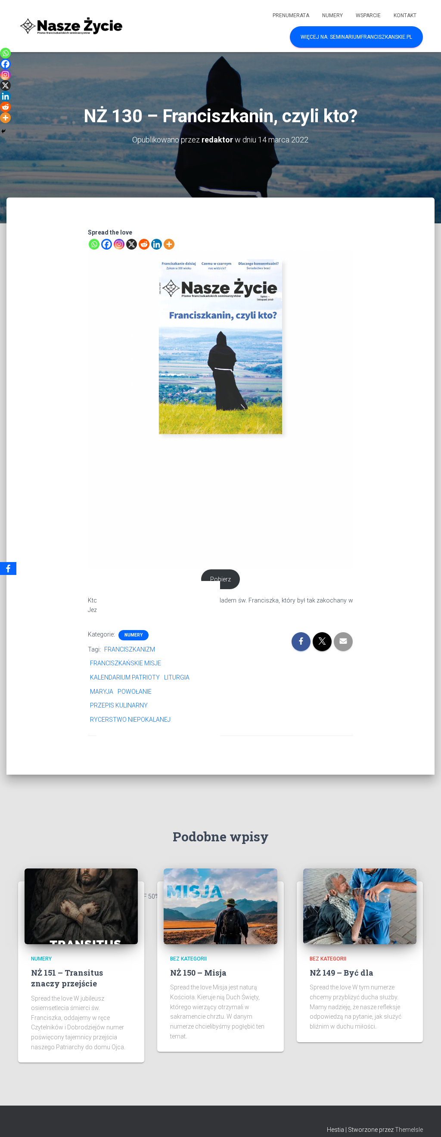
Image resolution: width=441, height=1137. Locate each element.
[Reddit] (144, 244)
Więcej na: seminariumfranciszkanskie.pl (356, 37)
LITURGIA (176, 677)
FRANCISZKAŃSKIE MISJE (125, 663)
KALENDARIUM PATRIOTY (125, 677)
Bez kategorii (188, 959)
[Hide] (3, 131)
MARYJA (101, 691)
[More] (169, 244)
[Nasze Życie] (71, 26)
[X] (131, 244)
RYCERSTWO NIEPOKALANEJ (130, 719)
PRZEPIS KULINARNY (119, 705)
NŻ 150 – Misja (198, 972)
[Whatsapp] (94, 244)
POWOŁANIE (135, 691)
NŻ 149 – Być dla (341, 972)
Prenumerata (291, 15)
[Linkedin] (156, 244)
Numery (332, 15)
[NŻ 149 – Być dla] (359, 905)
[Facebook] (106, 244)
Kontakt (405, 15)
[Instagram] (119, 244)
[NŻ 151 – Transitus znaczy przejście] (81, 905)
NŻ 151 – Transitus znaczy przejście (67, 978)
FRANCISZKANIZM (129, 649)
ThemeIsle (409, 1129)
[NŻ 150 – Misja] (220, 905)
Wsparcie (368, 15)
